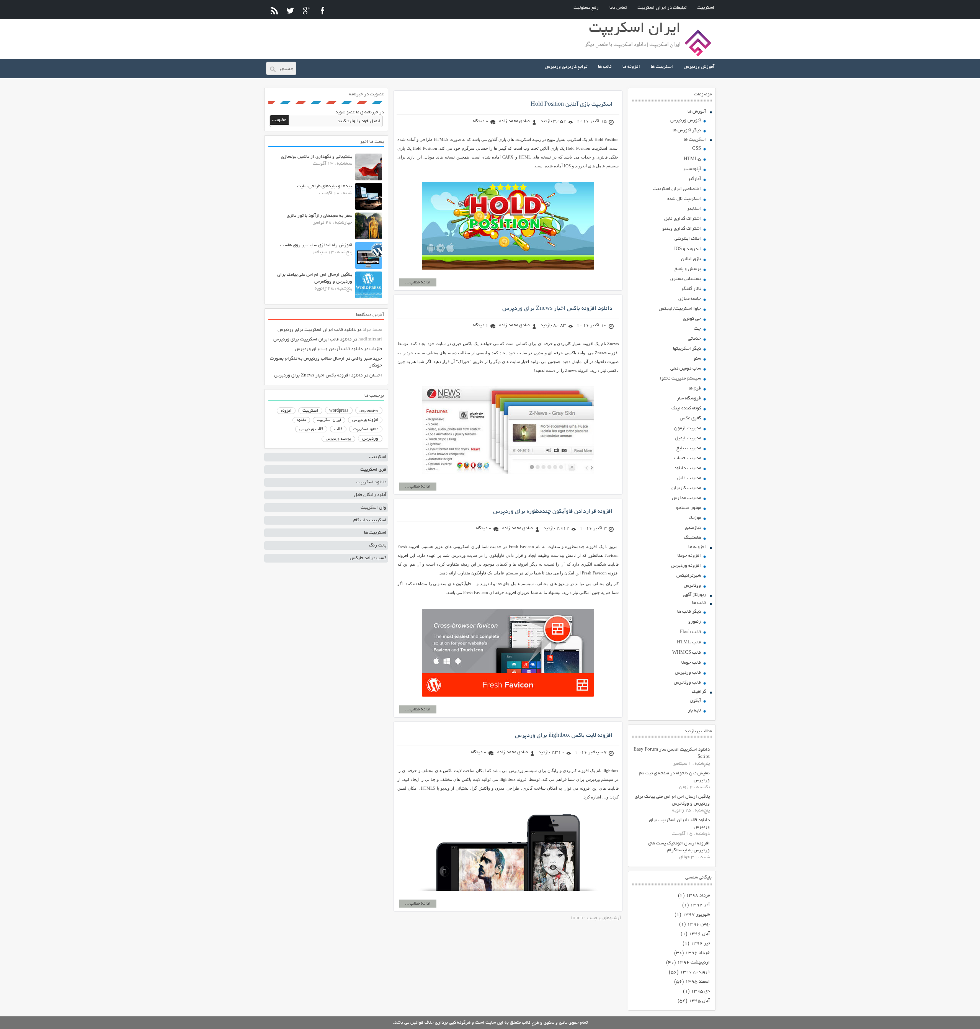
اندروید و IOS (687, 249)
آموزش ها (697, 111)
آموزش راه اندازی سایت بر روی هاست (316, 245)
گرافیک (699, 691)
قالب (338, 429)
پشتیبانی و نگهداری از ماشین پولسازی (316, 156)
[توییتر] (290, 10)
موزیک (695, 517)
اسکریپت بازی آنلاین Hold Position (571, 104)
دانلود (301, 420)
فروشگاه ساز (689, 398)
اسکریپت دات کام (369, 520)
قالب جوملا (691, 662)
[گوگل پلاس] (306, 10)
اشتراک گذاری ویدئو (681, 228)
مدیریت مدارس (686, 498)
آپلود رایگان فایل (370, 494)
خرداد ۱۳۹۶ (697, 952)
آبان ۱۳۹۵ (699, 1000)
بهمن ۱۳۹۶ (698, 924)
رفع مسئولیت (586, 7)
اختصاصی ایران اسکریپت (677, 188)
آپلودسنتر (692, 169)
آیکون (695, 700)
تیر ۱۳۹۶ (700, 943)
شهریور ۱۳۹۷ (696, 914)
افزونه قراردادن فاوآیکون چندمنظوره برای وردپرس (552, 512)
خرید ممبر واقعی (366, 358)
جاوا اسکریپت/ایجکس (680, 308)
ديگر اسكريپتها (687, 348)
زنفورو (694, 621)
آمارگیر (694, 179)
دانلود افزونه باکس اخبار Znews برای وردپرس (557, 309)
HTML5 (692, 159)
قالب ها (605, 66)
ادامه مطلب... (418, 282)
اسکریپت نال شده (684, 198)
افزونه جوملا (689, 555)
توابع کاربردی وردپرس (566, 66)
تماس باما (618, 7)
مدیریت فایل (689, 478)
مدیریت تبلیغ (688, 448)
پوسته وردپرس (338, 439)
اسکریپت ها (662, 66)
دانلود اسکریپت (365, 429)
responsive (368, 411)
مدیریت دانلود (687, 468)
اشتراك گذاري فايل (682, 218)
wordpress (338, 411)
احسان (375, 375)
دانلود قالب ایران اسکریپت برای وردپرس (317, 329)
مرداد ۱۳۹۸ (698, 895)
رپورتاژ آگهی (694, 594)
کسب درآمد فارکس (368, 558)
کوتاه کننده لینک (686, 408)
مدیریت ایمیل (688, 438)
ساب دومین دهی (685, 368)
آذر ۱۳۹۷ (700, 905)
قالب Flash (690, 632)
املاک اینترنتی (688, 238)
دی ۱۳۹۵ (700, 991)
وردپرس (370, 438)
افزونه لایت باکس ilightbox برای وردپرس (563, 736)
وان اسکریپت (373, 507)
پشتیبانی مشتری (685, 278)
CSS (696, 148)
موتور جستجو (688, 508)
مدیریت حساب (687, 458)
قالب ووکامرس (687, 682)
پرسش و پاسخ (688, 269)
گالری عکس (690, 418)
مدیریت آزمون (687, 428)
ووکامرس (692, 585)
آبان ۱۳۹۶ (699, 933)
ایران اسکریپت (329, 420)
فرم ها (695, 388)
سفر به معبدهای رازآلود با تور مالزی (319, 215)
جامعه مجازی (689, 298)
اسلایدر (694, 208)
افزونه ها (631, 66)
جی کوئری (692, 318)
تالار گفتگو (691, 288)
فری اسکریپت (373, 469)
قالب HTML (689, 642)
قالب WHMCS (686, 652)
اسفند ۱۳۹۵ (697, 981)
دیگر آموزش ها (687, 130)
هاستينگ (692, 537)
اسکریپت (705, 7)
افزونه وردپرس (686, 565)
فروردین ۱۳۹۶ (695, 972)
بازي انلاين (691, 259)
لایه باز (694, 710)
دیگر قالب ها (689, 611)
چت (697, 328)
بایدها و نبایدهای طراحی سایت (324, 186)
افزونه (286, 411)
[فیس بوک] (322, 10)
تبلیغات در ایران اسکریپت (661, 7)
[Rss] (274, 10)
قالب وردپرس (688, 672)
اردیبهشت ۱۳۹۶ (693, 962)
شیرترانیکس (688, 575)
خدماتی (694, 338)
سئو (697, 358)
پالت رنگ (377, 545)
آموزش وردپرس (699, 66)
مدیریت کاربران (686, 488)
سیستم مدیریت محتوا (680, 378)
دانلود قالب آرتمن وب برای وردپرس (329, 349)
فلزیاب (375, 349)
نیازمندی (693, 527)
